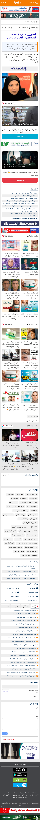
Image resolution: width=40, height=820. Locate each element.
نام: (37, 708)
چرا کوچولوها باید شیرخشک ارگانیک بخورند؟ (24, 218)
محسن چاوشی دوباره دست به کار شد (26, 648)
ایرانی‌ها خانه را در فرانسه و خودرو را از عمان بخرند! (23, 655)
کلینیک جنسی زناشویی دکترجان (28, 531)
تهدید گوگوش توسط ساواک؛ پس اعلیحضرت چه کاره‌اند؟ (21, 676)
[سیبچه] (20, 770)
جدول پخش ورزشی (11, 600)
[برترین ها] (17, 2)
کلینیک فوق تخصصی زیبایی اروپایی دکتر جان (24, 527)
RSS (14, 797)
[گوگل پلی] (20, 775)
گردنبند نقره (14, 498)
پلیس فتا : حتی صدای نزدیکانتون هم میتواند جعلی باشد (21, 201)
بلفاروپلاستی (10, 494)
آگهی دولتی (6, 795)
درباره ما (8, 793)
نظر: (37, 716)
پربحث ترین (4, 606)
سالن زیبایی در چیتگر (18, 535)
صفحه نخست (32, 793)
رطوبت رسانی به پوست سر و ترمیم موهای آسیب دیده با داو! (20, 206)
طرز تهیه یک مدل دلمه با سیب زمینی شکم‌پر (25, 610)
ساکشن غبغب (33, 498)
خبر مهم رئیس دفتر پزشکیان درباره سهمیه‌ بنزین (23, 641)
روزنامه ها (33, 588)
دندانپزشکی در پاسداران (30, 539)
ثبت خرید (20, 136)
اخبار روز (24, 793)
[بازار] (20, 780)
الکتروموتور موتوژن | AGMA (29, 555)
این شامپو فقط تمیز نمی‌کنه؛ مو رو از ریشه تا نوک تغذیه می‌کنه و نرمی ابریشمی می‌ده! (21, 210)
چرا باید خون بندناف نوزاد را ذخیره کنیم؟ (26, 196)
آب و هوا (14, 592)
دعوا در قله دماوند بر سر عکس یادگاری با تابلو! (23, 652)
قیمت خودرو (32, 592)
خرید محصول (20, 180)
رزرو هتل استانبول (20, 515)
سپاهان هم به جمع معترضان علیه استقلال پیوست (23, 621)
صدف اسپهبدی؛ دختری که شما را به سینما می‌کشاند (21, 578)
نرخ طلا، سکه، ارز (12, 588)
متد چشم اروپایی (8, 515)
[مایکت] (20, 785)
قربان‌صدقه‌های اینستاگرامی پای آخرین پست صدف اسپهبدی (21, 567)
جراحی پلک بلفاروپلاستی (30, 523)
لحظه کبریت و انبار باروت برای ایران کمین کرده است (23, 659)
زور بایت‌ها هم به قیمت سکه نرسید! (27, 627)
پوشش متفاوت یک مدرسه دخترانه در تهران (24, 614)
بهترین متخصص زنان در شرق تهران (27, 543)
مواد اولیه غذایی (32, 515)
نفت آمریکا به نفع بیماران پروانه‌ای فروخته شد (24, 634)
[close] (1, 806)
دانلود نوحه (18, 539)
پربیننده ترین (14, 606)
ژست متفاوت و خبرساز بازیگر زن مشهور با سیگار (22, 572)
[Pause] (4, 124)
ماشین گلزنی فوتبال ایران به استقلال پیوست (25, 624)
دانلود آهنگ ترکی (9, 543)
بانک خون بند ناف (32, 551)
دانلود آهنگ (33, 511)
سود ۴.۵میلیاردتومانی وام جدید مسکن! (26, 617)
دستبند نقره (23, 498)
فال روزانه (14, 596)
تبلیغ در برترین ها (15, 795)
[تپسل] (3, 103)
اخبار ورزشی (16, 793)
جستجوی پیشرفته (22, 797)
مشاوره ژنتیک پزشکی (10, 531)
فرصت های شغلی (26, 795)
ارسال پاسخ (5, 691)
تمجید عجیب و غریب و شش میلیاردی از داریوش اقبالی (21, 672)
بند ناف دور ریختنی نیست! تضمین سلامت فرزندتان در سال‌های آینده (22, 214)
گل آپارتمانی (33, 519)
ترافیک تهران (32, 596)
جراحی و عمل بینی (19, 551)
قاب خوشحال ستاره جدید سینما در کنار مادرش (22, 575)
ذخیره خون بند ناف (31, 535)
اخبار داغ (24, 606)
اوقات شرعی (32, 600)
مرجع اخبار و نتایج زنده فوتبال (15, 507)
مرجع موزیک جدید (31, 507)
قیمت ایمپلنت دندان (31, 494)
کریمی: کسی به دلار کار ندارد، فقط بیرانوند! (25, 645)
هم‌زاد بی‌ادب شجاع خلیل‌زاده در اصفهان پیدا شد (23, 662)
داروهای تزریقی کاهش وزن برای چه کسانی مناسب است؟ (21, 666)
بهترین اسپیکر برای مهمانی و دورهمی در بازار (24, 193)
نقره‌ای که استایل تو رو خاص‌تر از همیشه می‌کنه (24, 198)
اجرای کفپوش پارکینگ (31, 547)
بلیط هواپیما (19, 494)
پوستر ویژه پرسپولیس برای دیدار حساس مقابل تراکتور (21, 638)
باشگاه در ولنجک (23, 519)
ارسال (5, 733)
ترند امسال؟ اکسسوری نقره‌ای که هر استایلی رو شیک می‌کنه (20, 203)
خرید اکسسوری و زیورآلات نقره (28, 502)
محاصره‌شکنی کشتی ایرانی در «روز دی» (26, 631)
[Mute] (7, 124)
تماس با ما (36, 795)
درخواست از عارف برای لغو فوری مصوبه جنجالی (24, 669)
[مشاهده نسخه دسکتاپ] (2, 2)
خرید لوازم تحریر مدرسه (15, 547)
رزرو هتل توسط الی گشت (20, 511)
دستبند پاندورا (13, 502)
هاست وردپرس (8, 539)
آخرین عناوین (34, 606)
